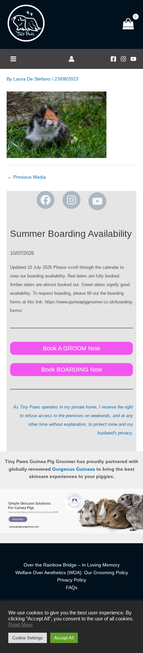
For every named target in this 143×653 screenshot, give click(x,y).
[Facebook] (113, 59)
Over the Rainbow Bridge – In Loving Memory (72, 565)
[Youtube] (133, 59)
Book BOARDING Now (71, 369)
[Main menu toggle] (13, 59)
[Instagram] (123, 59)
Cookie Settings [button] (27, 637)
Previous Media (26, 177)
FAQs (71, 587)
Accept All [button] (64, 637)
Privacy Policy (71, 579)
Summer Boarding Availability (71, 234)
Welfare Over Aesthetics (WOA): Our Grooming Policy (71, 572)
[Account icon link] (71, 59)
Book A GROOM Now (71, 348)
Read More (20, 624)
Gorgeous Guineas (73, 469)
